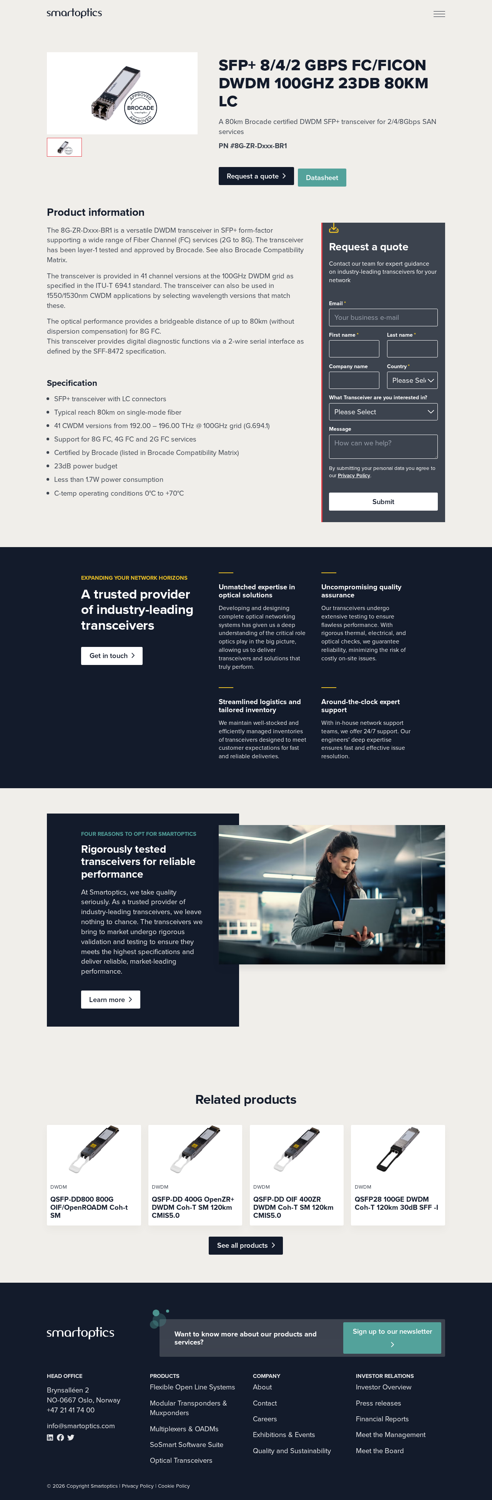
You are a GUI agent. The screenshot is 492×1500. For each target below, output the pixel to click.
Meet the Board (380, 1450)
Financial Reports (382, 1419)
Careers (265, 1419)
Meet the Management (391, 1434)
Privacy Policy (354, 475)
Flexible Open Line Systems (192, 1387)
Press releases (378, 1403)
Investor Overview (384, 1387)
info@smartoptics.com (81, 1426)
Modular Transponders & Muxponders (188, 1408)
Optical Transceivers (181, 1460)
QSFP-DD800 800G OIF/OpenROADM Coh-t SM (89, 1207)
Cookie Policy (174, 1486)
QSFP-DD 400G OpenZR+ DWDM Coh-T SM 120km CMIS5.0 (193, 1207)
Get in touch (109, 655)
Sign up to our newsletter (392, 1331)
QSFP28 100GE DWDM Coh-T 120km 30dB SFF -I (396, 1203)
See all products (242, 1245)
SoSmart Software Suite (186, 1444)
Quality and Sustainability (292, 1450)
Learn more (107, 999)
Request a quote (253, 176)
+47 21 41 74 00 (71, 1410)
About (262, 1387)
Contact (265, 1403)
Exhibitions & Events (284, 1434)
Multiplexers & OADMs (184, 1429)
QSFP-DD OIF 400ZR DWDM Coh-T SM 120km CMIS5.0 (293, 1207)
